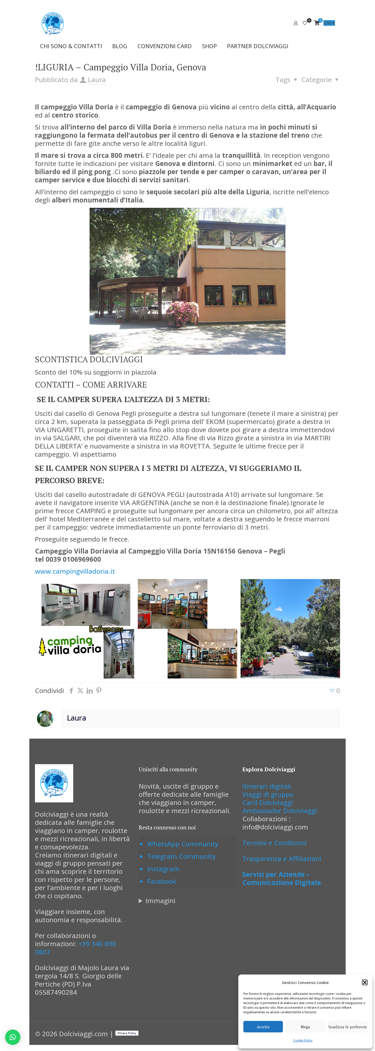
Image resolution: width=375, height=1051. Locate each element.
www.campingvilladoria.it (75, 571)
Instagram (163, 868)
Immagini (161, 900)
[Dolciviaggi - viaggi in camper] (53, 23)
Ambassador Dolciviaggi (279, 810)
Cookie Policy (302, 1040)
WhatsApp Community (182, 843)
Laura (97, 79)
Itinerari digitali (266, 786)
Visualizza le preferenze (347, 1026)
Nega (305, 1026)
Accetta (263, 1026)
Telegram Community (181, 856)
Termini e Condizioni (274, 842)
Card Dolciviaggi (267, 802)
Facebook (161, 881)
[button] (364, 982)
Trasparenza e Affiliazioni (281, 858)
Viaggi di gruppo (268, 794)
